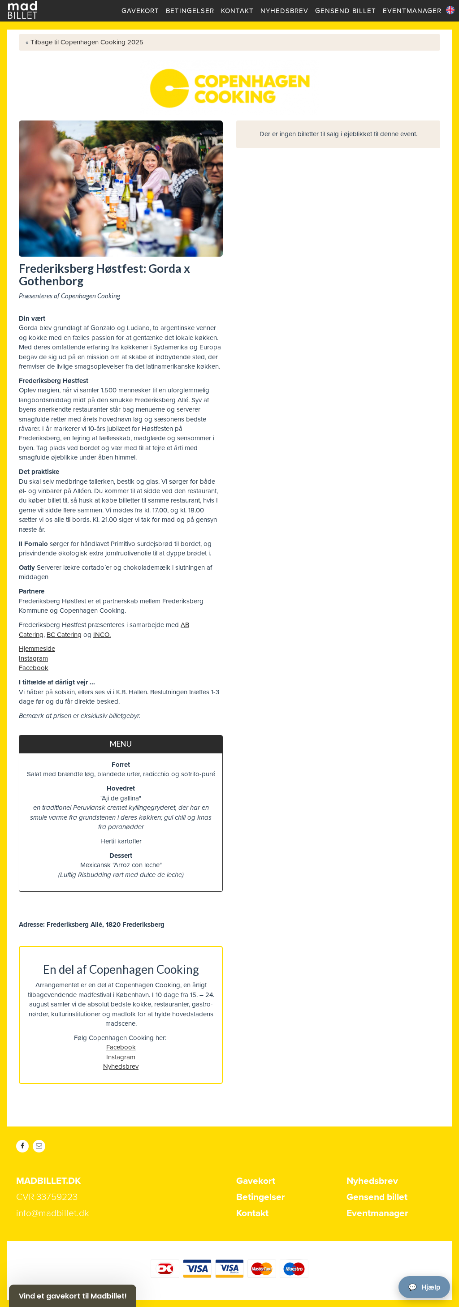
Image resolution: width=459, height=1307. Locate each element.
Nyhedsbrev (121, 1066)
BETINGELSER (190, 11)
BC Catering (64, 635)
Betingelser (260, 1197)
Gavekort (255, 1181)
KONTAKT (237, 11)
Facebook (33, 668)
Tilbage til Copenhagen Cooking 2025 (86, 42)
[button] (72, 1296)
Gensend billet (376, 1197)
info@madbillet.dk (52, 1213)
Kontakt (252, 1213)
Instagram (33, 658)
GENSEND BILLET (345, 11)
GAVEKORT (140, 11)
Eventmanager (377, 1213)
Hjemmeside (37, 649)
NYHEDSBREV (284, 11)
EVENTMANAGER (412, 11)
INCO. (102, 635)
